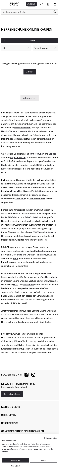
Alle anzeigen (29, 98)
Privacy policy (50, 438)
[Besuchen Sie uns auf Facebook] (25, 375)
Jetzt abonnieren (12, 394)
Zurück (29, 71)
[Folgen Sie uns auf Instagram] (31, 375)
